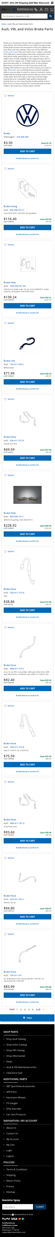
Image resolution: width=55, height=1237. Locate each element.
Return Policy (13, 1180)
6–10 (38, 1009)
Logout (10, 1156)
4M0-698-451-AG (18, 286)
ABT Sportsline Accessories (20, 1086)
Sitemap (10, 1192)
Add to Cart (27, 151)
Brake (7, 133)
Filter (29, 1017)
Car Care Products (16, 1114)
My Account (12, 1139)
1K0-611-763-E (17, 364)
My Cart (10, 1144)
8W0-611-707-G (17, 823)
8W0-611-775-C (17, 668)
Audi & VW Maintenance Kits (21, 1067)
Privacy (10, 1186)
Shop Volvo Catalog (16, 1044)
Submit (40, 1206)
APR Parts (11, 1091)
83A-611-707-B (17, 440)
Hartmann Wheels (16, 1097)
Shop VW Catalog (15, 1050)
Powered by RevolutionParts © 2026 (17, 1214)
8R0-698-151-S (17, 516)
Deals (9, 1061)
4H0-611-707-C (17, 899)
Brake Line (9, 360)
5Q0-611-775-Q (17, 592)
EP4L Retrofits (13, 1108)
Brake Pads (10, 282)
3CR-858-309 (22, 137)
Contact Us (12, 1133)
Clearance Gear (14, 1072)
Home (3, 24)
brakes (13, 70)
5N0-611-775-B (17, 747)
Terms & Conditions (16, 1169)
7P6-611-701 (16, 975)
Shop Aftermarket (15, 1055)
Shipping (11, 1175)
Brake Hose (10, 436)
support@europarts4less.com (13, 1232)
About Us (11, 1127)
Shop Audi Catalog (16, 1039)
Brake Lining (10, 206)
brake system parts (11, 52)
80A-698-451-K (17, 210)
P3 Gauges (12, 1103)
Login (9, 1150)
